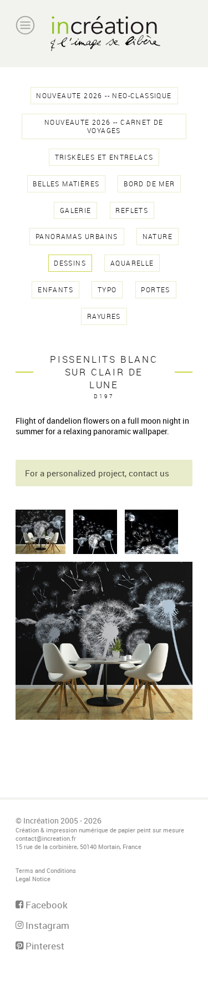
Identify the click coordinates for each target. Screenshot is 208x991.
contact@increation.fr (46, 838)
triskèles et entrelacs (104, 157)
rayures (104, 316)
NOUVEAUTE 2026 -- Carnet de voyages (104, 126)
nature (158, 236)
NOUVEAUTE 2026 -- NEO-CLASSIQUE (103, 96)
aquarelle (132, 263)
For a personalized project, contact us (97, 473)
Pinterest (43, 945)
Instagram (46, 925)
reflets (131, 210)
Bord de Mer (149, 184)
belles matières (66, 184)
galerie (76, 210)
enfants (55, 290)
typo (107, 290)
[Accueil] (104, 34)
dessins (70, 263)
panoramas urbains (76, 236)
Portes (155, 290)
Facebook (45, 904)
